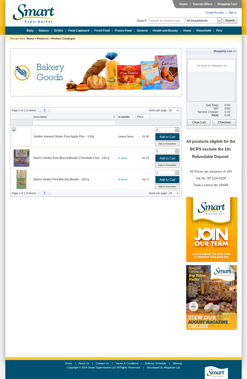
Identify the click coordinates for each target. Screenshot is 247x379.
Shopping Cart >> (224, 51)
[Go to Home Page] (36, 12)
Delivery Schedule (155, 363)
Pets (219, 30)
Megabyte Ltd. (172, 367)
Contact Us (102, 363)
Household (203, 30)
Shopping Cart (227, 4)
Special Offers (202, 4)
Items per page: (158, 110)
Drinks (58, 30)
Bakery (44, 30)
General (142, 30)
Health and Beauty (165, 30)
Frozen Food (123, 30)
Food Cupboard (78, 30)
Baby (30, 30)
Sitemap (177, 363)
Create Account (215, 12)
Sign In (233, 12)
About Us (83, 363)
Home (183, 4)
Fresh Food (102, 30)
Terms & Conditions (127, 363)
